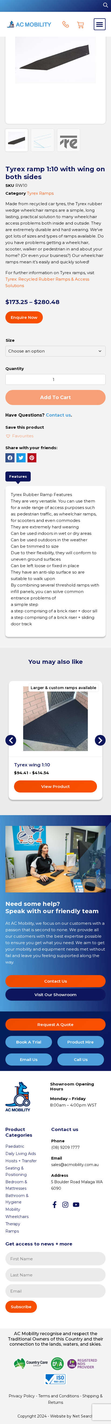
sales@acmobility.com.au (75, 1164)
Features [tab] (18, 476)
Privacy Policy (22, 1396)
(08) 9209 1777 (65, 1147)
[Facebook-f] (54, 1204)
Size (10, 340)
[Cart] (80, 25)
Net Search (83, 1416)
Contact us (58, 415)
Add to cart (55, 397)
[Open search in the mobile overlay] (105, 5)
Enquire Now (24, 317)
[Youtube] (76, 1204)
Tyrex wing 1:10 (32, 764)
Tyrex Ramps (40, 193)
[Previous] (10, 740)
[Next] (100, 740)
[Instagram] (65, 1204)
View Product (55, 786)
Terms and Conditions (58, 1396)
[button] (100, 24)
